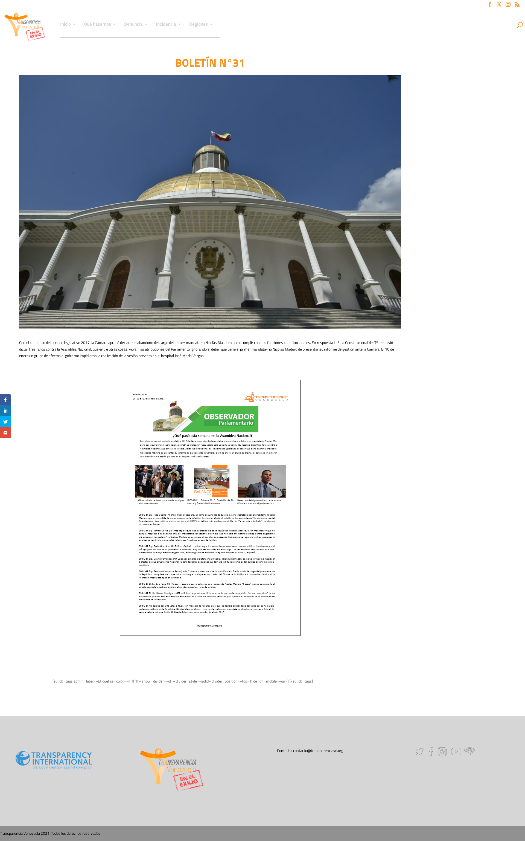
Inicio (65, 25)
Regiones (198, 25)
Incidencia (166, 25)
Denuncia (133, 25)
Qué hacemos (97, 25)
